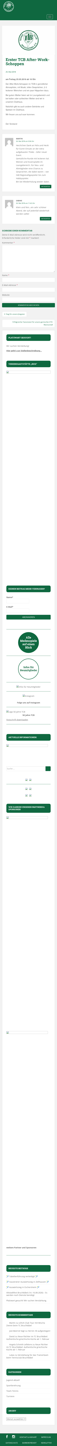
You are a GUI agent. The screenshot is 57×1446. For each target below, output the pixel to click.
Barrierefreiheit (29, 1443)
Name (5, 275)
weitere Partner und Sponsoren (21, 1247)
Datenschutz (12, 1443)
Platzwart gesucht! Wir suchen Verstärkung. (26, 1300)
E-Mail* (9, 607)
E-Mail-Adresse (10, 285)
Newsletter (46, 1443)
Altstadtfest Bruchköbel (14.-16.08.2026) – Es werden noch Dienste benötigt (26, 1293)
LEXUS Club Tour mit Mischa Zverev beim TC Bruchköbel (25, 1324)
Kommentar (8, 242)
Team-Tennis (12, 1391)
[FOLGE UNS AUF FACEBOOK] (7, 1437)
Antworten (45, 186)
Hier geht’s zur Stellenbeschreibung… (24, 350)
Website (6, 295)
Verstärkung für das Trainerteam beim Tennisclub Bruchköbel (27, 1356)
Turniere (10, 1396)
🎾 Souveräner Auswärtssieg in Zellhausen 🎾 (27, 1281)
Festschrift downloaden (17, 719)
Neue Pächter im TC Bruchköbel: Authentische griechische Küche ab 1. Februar (27, 1337)
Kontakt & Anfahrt (28, 1437)
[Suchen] (48, 768)
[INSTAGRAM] (13, 1437)
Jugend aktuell (13, 1380)
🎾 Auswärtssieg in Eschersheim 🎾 (22, 1287)
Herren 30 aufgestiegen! (39, 1331)
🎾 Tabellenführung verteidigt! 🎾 (22, 1276)
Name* (9, 597)
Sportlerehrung (13, 1385)
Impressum (46, 1437)
